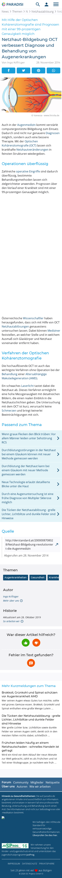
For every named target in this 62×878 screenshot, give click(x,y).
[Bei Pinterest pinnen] (38, 70)
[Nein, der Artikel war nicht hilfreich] (36, 643)
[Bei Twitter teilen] (23, 70)
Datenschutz (29, 863)
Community (20, 782)
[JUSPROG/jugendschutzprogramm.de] (15, 845)
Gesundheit (38, 577)
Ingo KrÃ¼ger (11, 596)
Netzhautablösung (43, 11)
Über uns (8, 786)
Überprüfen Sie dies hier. (45, 835)
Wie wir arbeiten (40, 786)
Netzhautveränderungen (32, 149)
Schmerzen (9, 410)
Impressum (14, 863)
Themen (17, 11)
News (5, 11)
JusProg (30, 854)
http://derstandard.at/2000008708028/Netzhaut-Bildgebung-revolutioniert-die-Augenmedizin (29, 544)
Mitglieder (37, 782)
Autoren (22, 786)
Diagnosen (53, 133)
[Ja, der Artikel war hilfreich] (26, 643)
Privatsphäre (46, 863)
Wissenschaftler (33, 318)
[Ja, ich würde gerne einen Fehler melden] (31, 663)
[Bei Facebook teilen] (8, 70)
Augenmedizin (26, 125)
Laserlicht (27, 386)
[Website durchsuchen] (38, 4)
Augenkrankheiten (15, 577)
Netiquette (53, 782)
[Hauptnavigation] (56, 4)
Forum (6, 782)
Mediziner (54, 330)
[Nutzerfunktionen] (46, 4)
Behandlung (9, 374)
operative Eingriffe (28, 171)
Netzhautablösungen (15, 326)
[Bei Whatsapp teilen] (53, 70)
